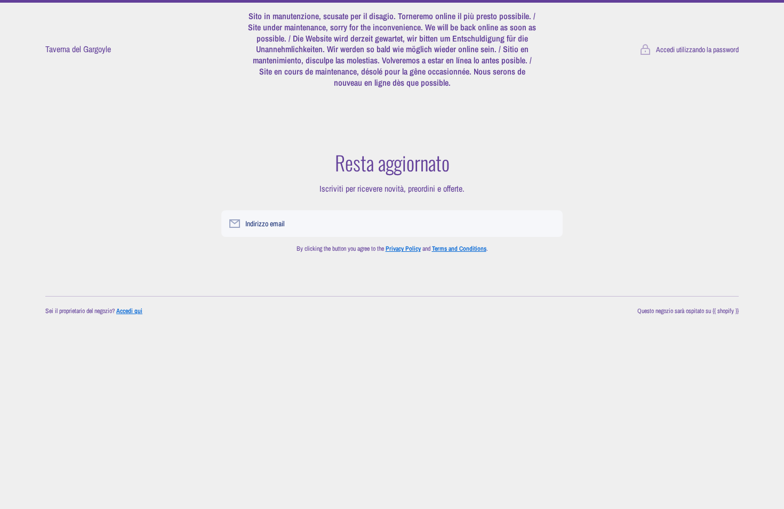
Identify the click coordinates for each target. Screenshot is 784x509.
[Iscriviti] (549, 223)
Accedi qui (129, 311)
